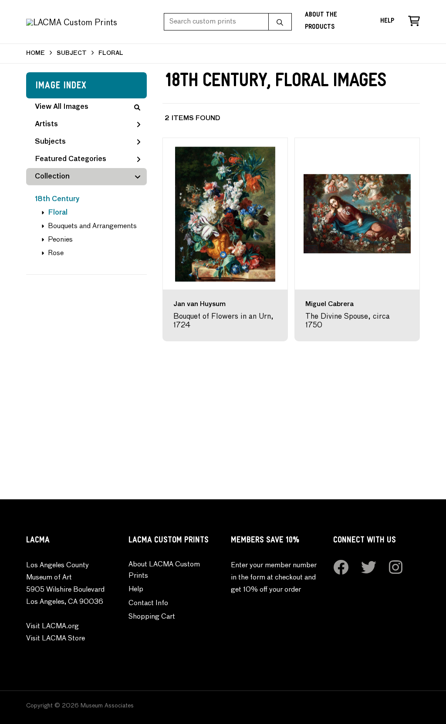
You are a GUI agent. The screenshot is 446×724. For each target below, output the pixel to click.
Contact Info (148, 603)
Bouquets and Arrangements (92, 226)
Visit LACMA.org (52, 626)
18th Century (57, 199)
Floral (58, 212)
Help (387, 21)
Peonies (60, 239)
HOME (35, 53)
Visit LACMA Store (55, 638)
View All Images (61, 107)
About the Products (321, 21)
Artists (46, 124)
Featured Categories (70, 159)
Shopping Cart (151, 616)
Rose (56, 253)
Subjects (50, 141)
